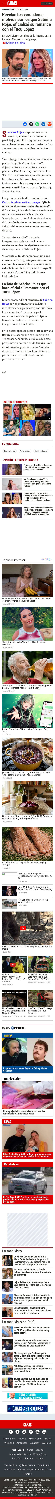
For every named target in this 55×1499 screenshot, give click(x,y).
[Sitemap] (44, 1432)
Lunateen (34, 1442)
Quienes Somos (27, 1465)
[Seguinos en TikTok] (31, 1432)
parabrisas (27, 1165)
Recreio (29, 1458)
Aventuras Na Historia (20, 1454)
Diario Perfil (9, 1438)
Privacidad (9, 1469)
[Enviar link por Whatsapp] (37, 124)
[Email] (50, 124)
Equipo (21, 1469)
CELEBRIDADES (8, 9)
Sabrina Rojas (9, 451)
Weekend (9, 1442)
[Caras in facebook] (17, 1432)
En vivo (48, 3)
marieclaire (27, 1079)
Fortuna (48, 1438)
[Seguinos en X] (24, 1432)
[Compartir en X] (31, 124)
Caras (30, 1449)
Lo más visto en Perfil (19, 1322)
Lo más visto (12, 1251)
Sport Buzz (17, 1458)
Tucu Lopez (25, 451)
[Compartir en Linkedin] (43, 124)
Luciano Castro (41, 451)
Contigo (40, 1449)
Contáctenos (44, 1465)
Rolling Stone (40, 1454)
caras (27, 1122)
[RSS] (38, 1432)
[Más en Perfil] (18, 1028)
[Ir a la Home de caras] (12, 4)
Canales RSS (11, 1465)
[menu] (4, 3)
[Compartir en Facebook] (25, 124)
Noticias (22, 1438)
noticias (27, 1036)
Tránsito (27, 1473)
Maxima (39, 1458)
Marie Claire (35, 1438)
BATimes (46, 1442)
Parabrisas (21, 1442)
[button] (27, 66)
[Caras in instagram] (11, 1432)
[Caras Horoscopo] (27, 1410)
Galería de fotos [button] (15, 42)
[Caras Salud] (27, 1398)
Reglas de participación (39, 1469)
